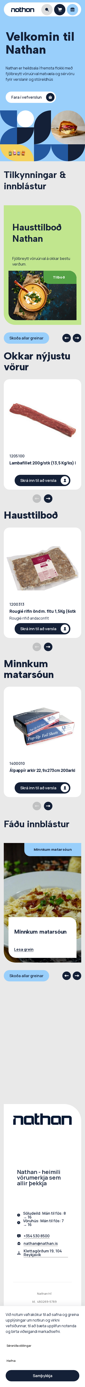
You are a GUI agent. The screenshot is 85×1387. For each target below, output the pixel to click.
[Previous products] (37, 498)
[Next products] (48, 498)
